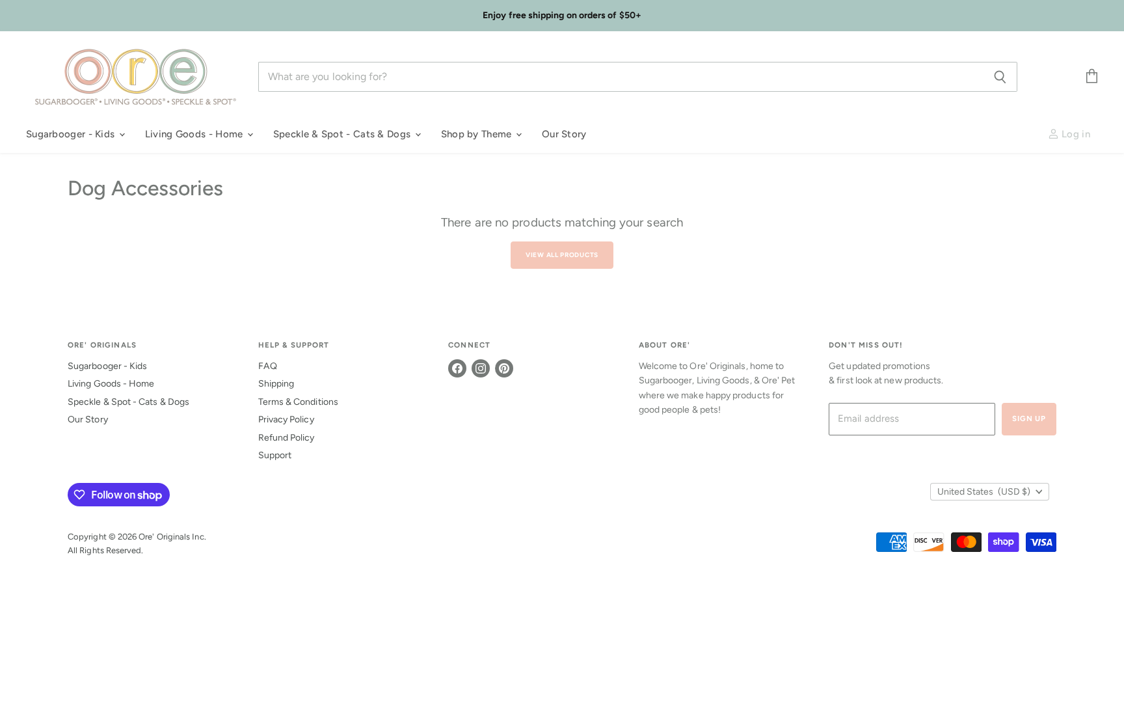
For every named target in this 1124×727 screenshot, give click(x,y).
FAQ (267, 366)
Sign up (1029, 418)
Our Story (564, 134)
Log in (1074, 134)
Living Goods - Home (195, 134)
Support (275, 455)
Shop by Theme (478, 134)
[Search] (1000, 77)
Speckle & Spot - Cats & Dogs (343, 134)
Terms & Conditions (298, 401)
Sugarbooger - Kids (72, 134)
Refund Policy (286, 437)
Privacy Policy (286, 419)
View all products (562, 255)
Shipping (276, 383)
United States (983, 491)
